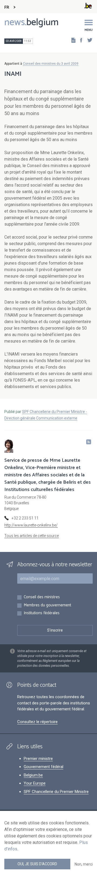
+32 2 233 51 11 (25, 518)
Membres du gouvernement (47, 605)
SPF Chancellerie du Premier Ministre (56, 791)
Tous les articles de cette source (31, 536)
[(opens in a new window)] (79, 40)
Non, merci (84, 864)
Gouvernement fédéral (43, 766)
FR (6, 7)
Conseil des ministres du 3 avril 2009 (50, 64)
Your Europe (35, 783)
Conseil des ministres (42, 597)
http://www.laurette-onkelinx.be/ (31, 525)
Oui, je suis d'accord (37, 864)
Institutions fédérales (42, 613)
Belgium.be (33, 775)
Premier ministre (38, 758)
